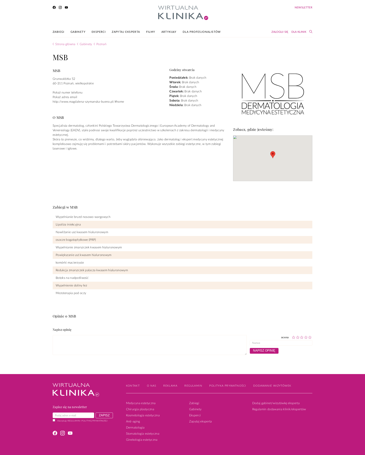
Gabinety (195, 409)
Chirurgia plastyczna (140, 409)
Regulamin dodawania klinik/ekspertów (279, 409)
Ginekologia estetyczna (142, 439)
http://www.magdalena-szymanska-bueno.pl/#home (88, 101)
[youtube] (66, 8)
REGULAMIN (73, 421)
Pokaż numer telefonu (68, 92)
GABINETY (78, 32)
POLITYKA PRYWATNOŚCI (227, 386)
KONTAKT (133, 386)
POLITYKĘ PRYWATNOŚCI (94, 421)
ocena (285, 337)
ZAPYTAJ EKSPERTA (126, 32)
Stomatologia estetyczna (142, 433)
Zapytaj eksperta (200, 421)
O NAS (151, 386)
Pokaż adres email (65, 97)
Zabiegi (194, 403)
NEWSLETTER (303, 7)
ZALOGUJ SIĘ (279, 32)
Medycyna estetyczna (141, 403)
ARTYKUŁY (169, 32)
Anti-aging (133, 421)
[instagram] (60, 8)
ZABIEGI (58, 32)
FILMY (150, 32)
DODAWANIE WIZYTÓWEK (272, 386)
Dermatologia (135, 427)
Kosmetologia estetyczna (143, 415)
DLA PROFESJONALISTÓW (202, 32)
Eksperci (195, 415)
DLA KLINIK (298, 32)
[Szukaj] (310, 31)
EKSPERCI (99, 32)
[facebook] (54, 8)
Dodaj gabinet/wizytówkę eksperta (276, 403)
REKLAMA (170, 386)
